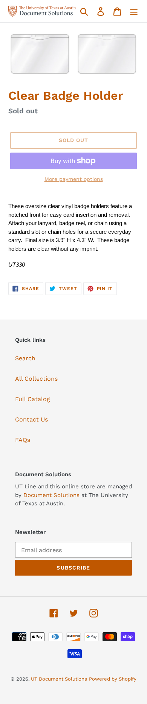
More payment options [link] (73, 179)
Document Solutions (52, 495)
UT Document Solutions (59, 679)
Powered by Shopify (112, 679)
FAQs (22, 439)
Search (25, 358)
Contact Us (31, 419)
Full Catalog (32, 399)
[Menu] (134, 11)
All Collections (36, 378)
